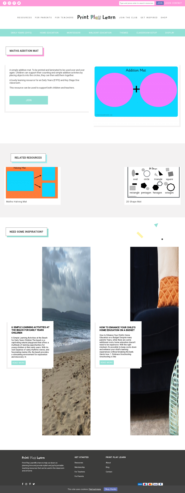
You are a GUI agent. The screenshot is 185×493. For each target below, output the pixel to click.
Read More (18, 363)
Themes (124, 33)
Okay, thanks (110, 489)
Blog (107, 467)
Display (169, 33)
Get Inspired (149, 18)
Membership (80, 467)
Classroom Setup (147, 33)
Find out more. (95, 489)
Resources (24, 18)
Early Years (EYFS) (21, 33)
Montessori (74, 33)
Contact (177, 3)
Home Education (49, 33)
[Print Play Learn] (96, 22)
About (108, 463)
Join (159, 3)
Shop (164, 18)
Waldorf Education (100, 33)
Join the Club (128, 18)
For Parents (43, 18)
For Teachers (64, 18)
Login (168, 3)
